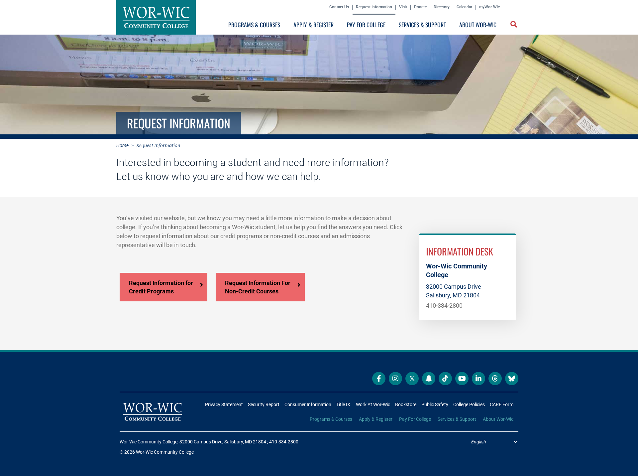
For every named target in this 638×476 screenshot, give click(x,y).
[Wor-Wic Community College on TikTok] (445, 378)
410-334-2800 (444, 305)
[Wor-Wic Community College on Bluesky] (511, 378)
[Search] (512, 26)
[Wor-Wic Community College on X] (412, 378)
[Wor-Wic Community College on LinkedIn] (478, 378)
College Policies (469, 404)
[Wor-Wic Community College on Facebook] (378, 378)
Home (122, 145)
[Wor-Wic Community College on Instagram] (395, 378)
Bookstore (405, 404)
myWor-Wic (489, 7)
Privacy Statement (224, 404)
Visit (403, 7)
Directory (442, 7)
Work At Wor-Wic (373, 404)
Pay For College (366, 24)
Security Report (263, 404)
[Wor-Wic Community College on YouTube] (462, 378)
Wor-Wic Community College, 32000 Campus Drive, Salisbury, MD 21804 (193, 441)
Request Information (374, 7)
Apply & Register (313, 24)
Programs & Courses (254, 24)
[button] (514, 25)
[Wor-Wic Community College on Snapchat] (428, 378)
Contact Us (339, 7)
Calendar (464, 7)
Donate (420, 7)
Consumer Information (307, 404)
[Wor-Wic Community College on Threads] (495, 378)
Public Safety (434, 404)
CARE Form (501, 404)
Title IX (343, 404)
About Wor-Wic (477, 24)
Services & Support (422, 24)
